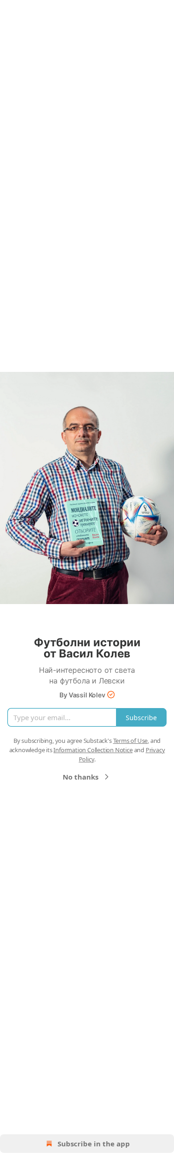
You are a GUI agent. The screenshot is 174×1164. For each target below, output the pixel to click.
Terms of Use (130, 740)
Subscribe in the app (94, 1143)
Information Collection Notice (92, 750)
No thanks (80, 776)
